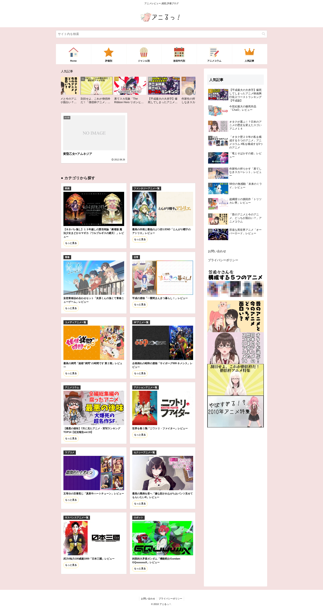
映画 (67, 188)
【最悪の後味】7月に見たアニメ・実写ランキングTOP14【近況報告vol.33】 (91, 430)
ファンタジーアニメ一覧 (147, 188)
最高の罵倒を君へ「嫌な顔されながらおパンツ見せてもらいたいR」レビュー (162, 495)
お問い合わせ (217, 251)
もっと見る (71, 243)
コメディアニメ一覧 (75, 322)
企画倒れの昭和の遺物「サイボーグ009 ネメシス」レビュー (162, 365)
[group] (64, 91)
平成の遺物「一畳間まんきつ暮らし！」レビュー (160, 298)
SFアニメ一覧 (141, 322)
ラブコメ (69, 452)
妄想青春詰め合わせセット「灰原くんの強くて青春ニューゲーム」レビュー (93, 300)
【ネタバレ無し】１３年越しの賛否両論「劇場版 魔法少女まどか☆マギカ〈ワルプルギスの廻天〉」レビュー (93, 233)
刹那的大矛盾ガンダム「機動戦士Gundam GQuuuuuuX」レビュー (156, 560)
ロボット (138, 517)
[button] (264, 34)
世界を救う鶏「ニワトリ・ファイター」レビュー (160, 428)
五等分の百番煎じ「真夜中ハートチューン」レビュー (93, 493)
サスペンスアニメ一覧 (76, 517)
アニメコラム (72, 387)
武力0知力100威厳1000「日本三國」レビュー (89, 558)
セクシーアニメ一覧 (144, 452)
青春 (67, 257)
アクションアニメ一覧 (145, 387)
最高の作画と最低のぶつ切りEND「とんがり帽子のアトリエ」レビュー (161, 231)
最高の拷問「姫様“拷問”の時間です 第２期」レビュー (92, 365)
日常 (136, 257)
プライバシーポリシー (223, 260)
